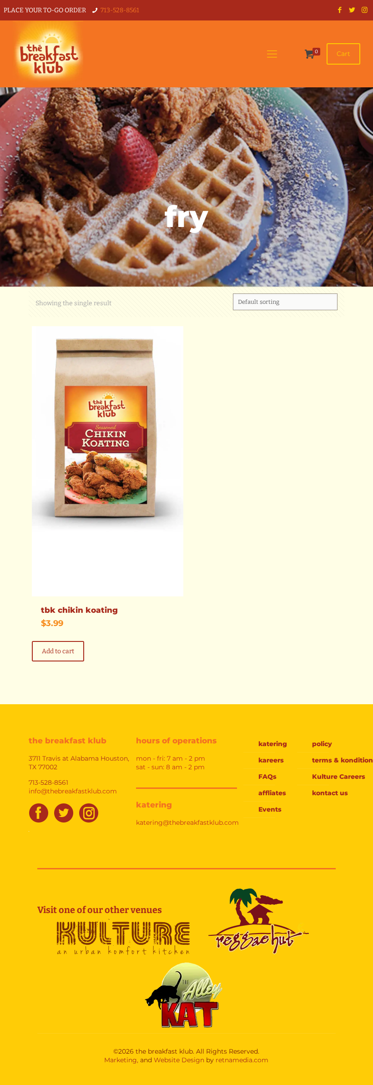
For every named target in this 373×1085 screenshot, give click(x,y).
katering (272, 744)
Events (270, 809)
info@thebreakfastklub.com (73, 791)
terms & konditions (335, 760)
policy (322, 744)
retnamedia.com (242, 1060)
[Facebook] (340, 10)
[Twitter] (352, 10)
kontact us (330, 793)
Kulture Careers (335, 776)
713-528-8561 (120, 10)
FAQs (267, 776)
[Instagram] (364, 10)
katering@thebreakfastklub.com (187, 822)
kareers (271, 760)
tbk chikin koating (79, 610)
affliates (272, 793)
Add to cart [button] (58, 651)
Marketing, (121, 1060)
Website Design (179, 1060)
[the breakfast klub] (48, 53)
